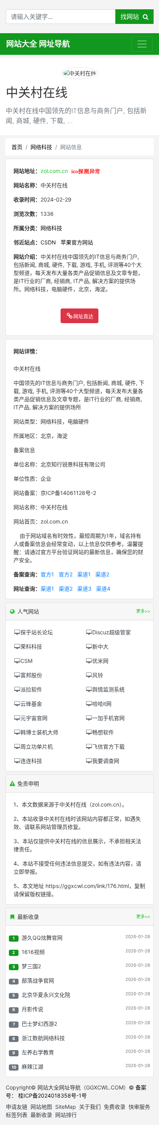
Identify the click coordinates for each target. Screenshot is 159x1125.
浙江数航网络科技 (43, 1038)
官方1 (47, 574)
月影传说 (32, 1009)
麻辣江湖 (32, 1066)
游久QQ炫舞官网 (42, 937)
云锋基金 (31, 703)
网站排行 (66, 1114)
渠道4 (103, 588)
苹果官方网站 (77, 242)
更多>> (143, 916)
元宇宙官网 (33, 718)
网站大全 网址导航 (38, 44)
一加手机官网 (108, 718)
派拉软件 (31, 689)
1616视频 (33, 952)
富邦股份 (31, 675)
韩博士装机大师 (39, 732)
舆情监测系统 (108, 689)
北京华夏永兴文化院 (46, 994)
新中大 (100, 646)
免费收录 (114, 1106)
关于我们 (90, 1106)
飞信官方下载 (108, 746)
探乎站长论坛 (36, 632)
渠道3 (84, 588)
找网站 (131, 16)
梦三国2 (31, 966)
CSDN (48, 242)
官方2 (66, 574)
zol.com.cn (54, 171)
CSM (26, 660)
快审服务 (139, 1106)
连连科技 (31, 760)
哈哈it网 (102, 703)
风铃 (97, 675)
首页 (17, 147)
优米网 (100, 660)
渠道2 (102, 574)
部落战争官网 (38, 980)
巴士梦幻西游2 (39, 1023)
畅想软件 (103, 732)
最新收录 (41, 1114)
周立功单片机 (36, 746)
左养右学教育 (38, 1052)
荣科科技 (31, 646)
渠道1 (84, 574)
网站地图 (41, 1106)
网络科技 (41, 147)
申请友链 (16, 1106)
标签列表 (16, 1114)
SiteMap (65, 1106)
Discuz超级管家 (111, 632)
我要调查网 (105, 760)
